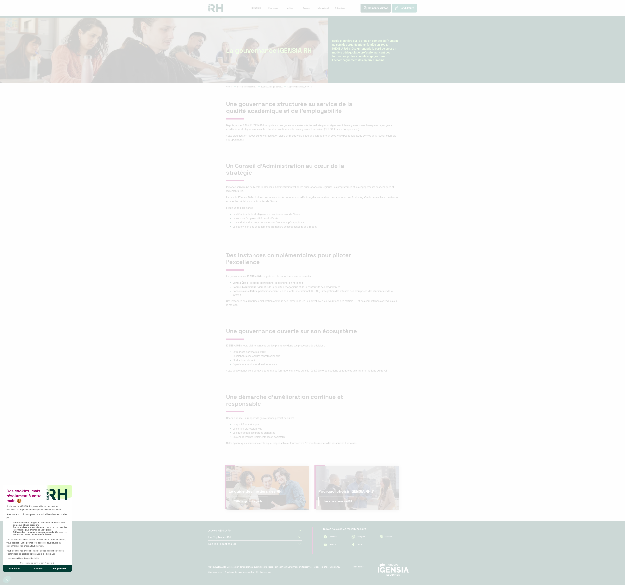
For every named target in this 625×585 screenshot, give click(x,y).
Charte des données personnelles (239, 572)
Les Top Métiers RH (219, 537)
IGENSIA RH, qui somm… (272, 87)
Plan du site (358, 567)
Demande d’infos (378, 8)
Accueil (229, 87)
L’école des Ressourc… (246, 87)
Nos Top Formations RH (222, 543)
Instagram (361, 537)
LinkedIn (388, 537)
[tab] (256, 8)
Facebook (332, 537)
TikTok (359, 544)
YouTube (332, 544)
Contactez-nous (215, 572)
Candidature (407, 8)
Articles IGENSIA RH (219, 530)
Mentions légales (263, 572)
